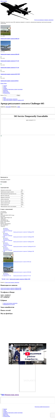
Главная (5, 85)
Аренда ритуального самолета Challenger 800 (11, 288)
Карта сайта (6, 91)
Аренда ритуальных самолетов (12, 282)
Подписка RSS (6, 93)
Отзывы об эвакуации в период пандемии (13, 89)
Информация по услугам (9, 304)
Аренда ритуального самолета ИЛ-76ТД (10, 74)
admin (18, 106)
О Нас (4, 86)
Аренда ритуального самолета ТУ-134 (10, 67)
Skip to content (4, 1)
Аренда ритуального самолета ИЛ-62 (9, 80)
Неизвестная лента (12, 395)
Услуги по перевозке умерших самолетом (43, 19)
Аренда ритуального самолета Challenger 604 (11, 289)
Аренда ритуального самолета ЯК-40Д (10, 54)
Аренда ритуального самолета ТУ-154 (10, 60)
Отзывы (5, 88)
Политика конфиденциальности (42, 406)
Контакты (5, 90)
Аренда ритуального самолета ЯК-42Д (10, 38)
